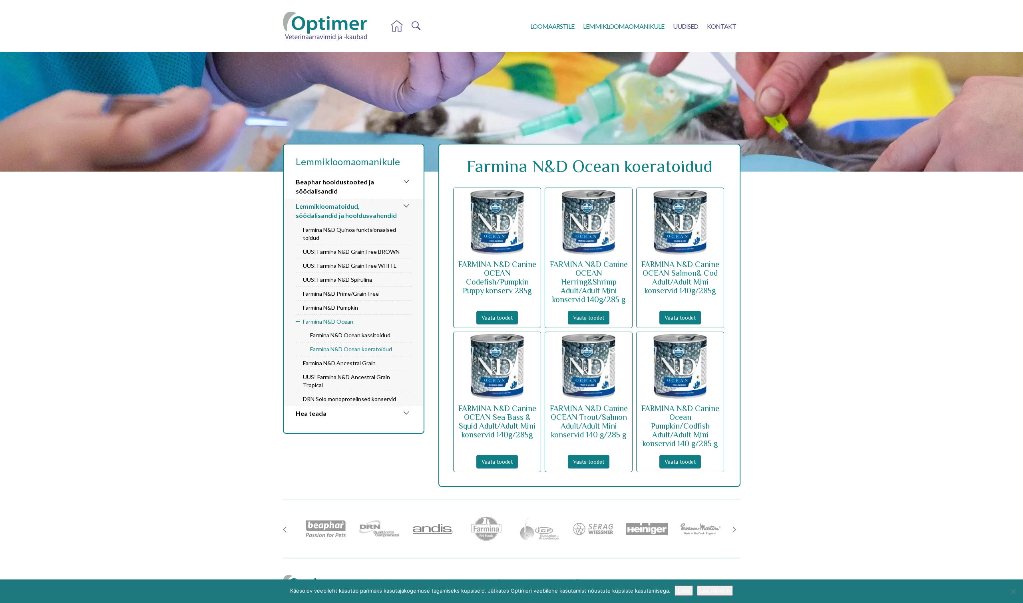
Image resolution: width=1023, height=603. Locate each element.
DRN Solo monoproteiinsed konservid (349, 398)
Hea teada (311, 413)
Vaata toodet (497, 317)
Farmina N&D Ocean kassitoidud (350, 335)
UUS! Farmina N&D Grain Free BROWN (351, 251)
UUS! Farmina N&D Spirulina (337, 279)
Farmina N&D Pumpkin (330, 307)
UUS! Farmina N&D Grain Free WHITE (350, 265)
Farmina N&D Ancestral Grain (339, 363)
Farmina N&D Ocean (328, 321)
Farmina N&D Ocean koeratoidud (351, 349)
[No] (1013, 591)
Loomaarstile (552, 26)
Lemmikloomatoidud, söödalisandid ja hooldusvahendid (346, 210)
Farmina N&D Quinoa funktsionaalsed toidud (349, 233)
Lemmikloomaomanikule (623, 26)
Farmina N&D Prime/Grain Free (341, 293)
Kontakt (721, 26)
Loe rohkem (715, 590)
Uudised (685, 26)
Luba (684, 590)
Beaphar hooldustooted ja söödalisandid (335, 186)
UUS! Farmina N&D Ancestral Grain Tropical (346, 381)
